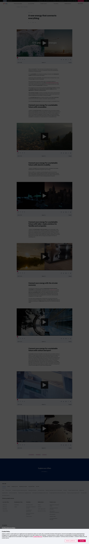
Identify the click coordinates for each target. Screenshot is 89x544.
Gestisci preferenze (70, 540)
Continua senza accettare (8, 528)
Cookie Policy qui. (37, 536)
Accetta (82, 540)
